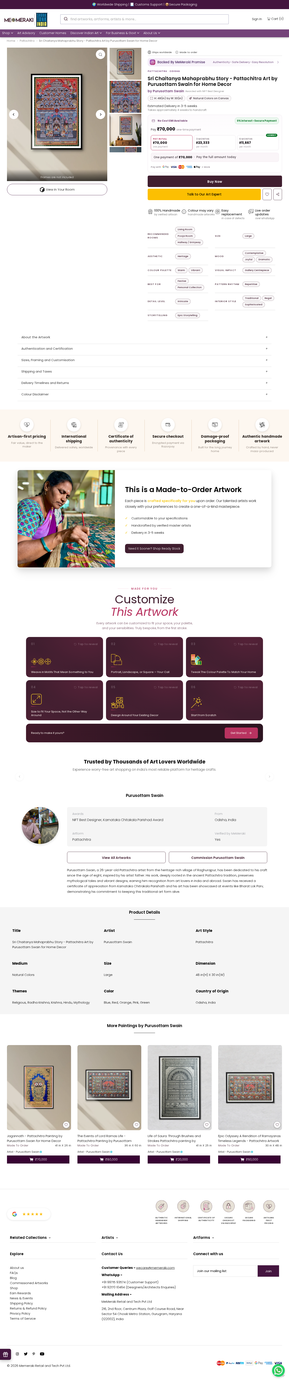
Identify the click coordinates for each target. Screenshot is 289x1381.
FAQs (14, 1273)
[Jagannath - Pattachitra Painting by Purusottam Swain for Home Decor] (39, 1087)
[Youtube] (42, 1354)
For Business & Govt (121, 33)
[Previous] (13, 114)
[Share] (277, 194)
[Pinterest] (34, 1354)
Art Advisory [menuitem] (26, 33)
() (277, 18)
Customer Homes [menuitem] (52, 33)
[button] (215, 62)
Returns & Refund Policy (28, 1308)
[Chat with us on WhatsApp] (278, 1370)
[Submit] (65, 18)
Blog (13, 1278)
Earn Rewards (20, 1293)
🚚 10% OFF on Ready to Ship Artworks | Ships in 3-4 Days (144, 4)
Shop (6, 33)
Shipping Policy (21, 1303)
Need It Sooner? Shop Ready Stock (154, 548)
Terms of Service (23, 1318)
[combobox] (144, 19)
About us (17, 1267)
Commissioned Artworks (29, 1283)
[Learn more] (177, 52)
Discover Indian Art (84, 33)
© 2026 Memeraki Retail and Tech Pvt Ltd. (39, 1365)
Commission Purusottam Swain (218, 858)
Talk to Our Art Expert (204, 194)
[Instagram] (17, 1354)
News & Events (21, 1298)
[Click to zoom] (100, 54)
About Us (150, 33)
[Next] (100, 114)
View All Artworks (116, 858)
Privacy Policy (20, 1313)
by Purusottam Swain (166, 91)
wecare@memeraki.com (155, 1267)
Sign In (257, 19)
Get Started (238, 733)
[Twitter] (26, 1354)
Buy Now (214, 181)
